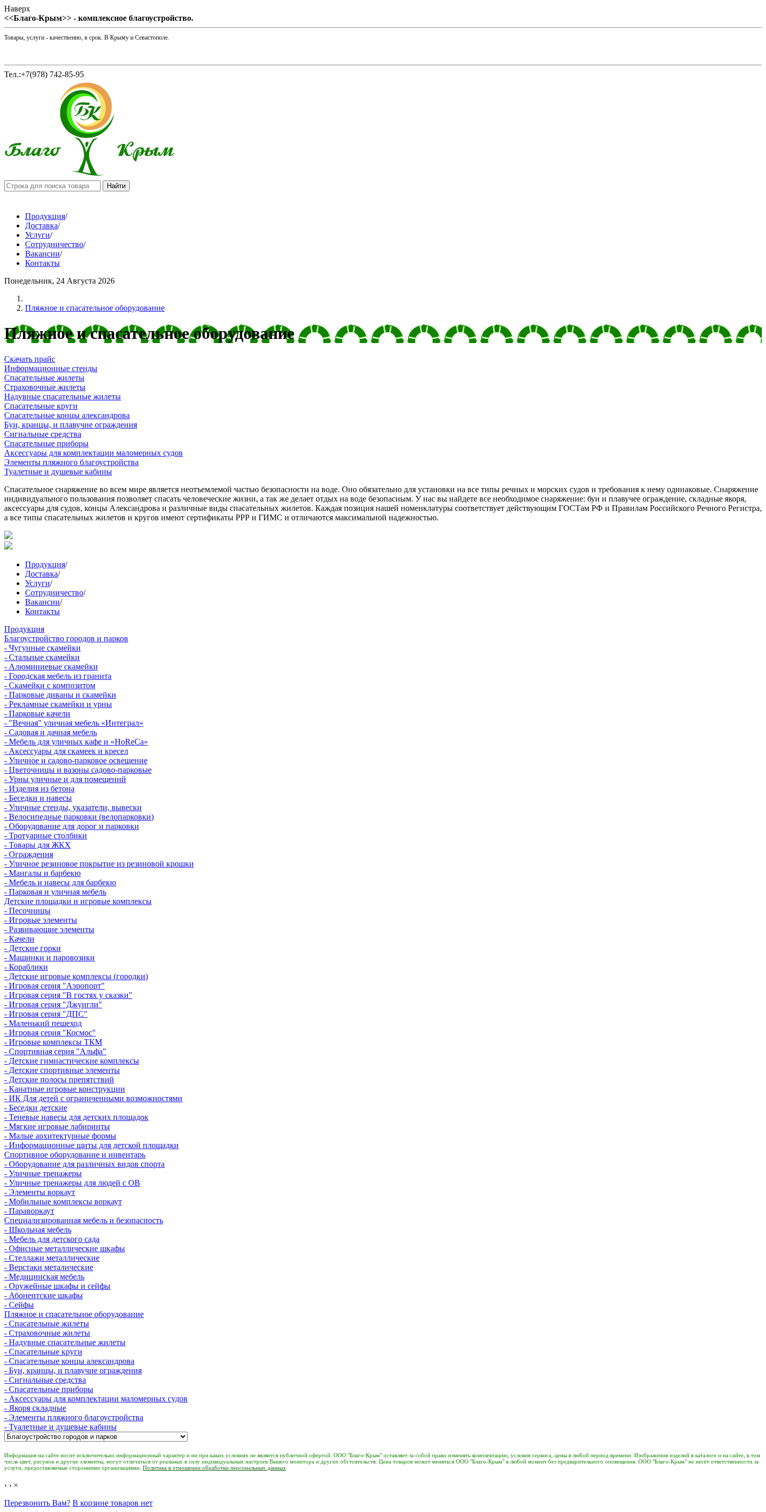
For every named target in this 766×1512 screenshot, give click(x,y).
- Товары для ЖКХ (37, 844)
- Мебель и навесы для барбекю (60, 882)
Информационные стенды (50, 368)
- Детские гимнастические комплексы (71, 1060)
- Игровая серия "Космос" (50, 1032)
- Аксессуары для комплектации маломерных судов (96, 1398)
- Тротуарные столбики (45, 835)
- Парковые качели (37, 713)
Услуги (37, 234)
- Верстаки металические (48, 1267)
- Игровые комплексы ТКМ (53, 1042)
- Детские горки (32, 948)
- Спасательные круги (43, 1351)
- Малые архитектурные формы (60, 1135)
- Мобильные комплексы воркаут (63, 1201)
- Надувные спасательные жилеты (65, 1342)
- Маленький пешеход (43, 1023)
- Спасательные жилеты (46, 1323)
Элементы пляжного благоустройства (71, 462)
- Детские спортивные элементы (62, 1070)
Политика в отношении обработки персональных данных (214, 1468)
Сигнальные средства (42, 434)
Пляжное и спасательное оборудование (95, 307)
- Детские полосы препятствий (59, 1079)
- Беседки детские (35, 1107)
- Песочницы (27, 910)
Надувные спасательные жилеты (62, 396)
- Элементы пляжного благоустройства (73, 1417)
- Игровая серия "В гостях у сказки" (68, 995)
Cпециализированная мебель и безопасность (83, 1220)
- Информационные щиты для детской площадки (91, 1145)
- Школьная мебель (37, 1229)
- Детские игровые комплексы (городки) (76, 976)
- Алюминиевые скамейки (51, 666)
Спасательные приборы (46, 443)
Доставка (41, 225)
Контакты (42, 263)
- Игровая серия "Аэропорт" (54, 985)
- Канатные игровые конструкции (64, 1088)
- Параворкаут (29, 1210)
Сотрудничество (54, 244)
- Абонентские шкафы (43, 1295)
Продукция (45, 216)
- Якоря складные (35, 1408)
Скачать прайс (29, 359)
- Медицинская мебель (44, 1276)
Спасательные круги (41, 405)
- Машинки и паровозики (49, 957)
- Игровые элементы (40, 920)
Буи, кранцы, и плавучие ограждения (70, 424)
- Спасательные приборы (48, 1389)
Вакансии (42, 253)
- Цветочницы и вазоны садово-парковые (78, 769)
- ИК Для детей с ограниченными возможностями (93, 1098)
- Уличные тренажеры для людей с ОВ (72, 1182)
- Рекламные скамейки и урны (58, 704)
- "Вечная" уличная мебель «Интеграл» (73, 722)
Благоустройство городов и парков (66, 638)
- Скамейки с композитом (49, 685)
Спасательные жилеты (44, 377)
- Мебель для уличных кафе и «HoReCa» (76, 741)
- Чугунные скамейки (42, 647)
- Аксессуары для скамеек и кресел (66, 751)
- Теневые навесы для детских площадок (76, 1117)
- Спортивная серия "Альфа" (55, 1051)
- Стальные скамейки (42, 657)
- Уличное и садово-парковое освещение (75, 760)
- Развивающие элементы (49, 929)
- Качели (19, 938)
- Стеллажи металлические (52, 1257)
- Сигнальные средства (45, 1379)
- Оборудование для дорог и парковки (71, 826)
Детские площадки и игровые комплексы (78, 901)
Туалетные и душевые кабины (58, 471)
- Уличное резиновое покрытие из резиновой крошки (99, 863)
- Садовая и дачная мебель (50, 732)
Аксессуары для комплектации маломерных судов (93, 452)
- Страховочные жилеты (47, 1332)
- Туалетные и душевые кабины (60, 1426)
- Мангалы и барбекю (42, 873)
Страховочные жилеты (44, 387)
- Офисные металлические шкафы (64, 1248)
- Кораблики (26, 966)
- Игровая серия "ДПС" (46, 1013)
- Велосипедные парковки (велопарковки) (79, 816)
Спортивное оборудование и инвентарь (74, 1154)
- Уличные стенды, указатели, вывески (73, 807)
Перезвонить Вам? (37, 1502)
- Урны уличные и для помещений (65, 779)
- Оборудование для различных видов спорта (84, 1164)
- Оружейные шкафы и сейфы (57, 1286)
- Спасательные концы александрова (69, 1361)
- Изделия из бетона (39, 788)
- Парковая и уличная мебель (55, 891)
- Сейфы (19, 1304)
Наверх (17, 8)
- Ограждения (28, 854)
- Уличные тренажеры (43, 1173)
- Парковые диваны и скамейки (60, 694)
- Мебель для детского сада (52, 1239)
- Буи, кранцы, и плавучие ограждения (73, 1370)
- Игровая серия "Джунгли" (53, 1004)
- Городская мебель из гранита (58, 676)
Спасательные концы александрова (67, 415)
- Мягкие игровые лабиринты (57, 1126)
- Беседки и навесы (38, 798)
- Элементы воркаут (39, 1192)
